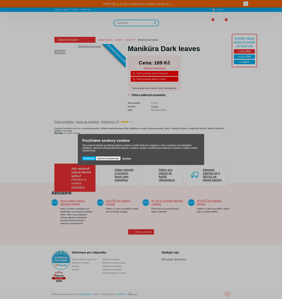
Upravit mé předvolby (108, 158)
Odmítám (126, 158)
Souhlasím (89, 158)
